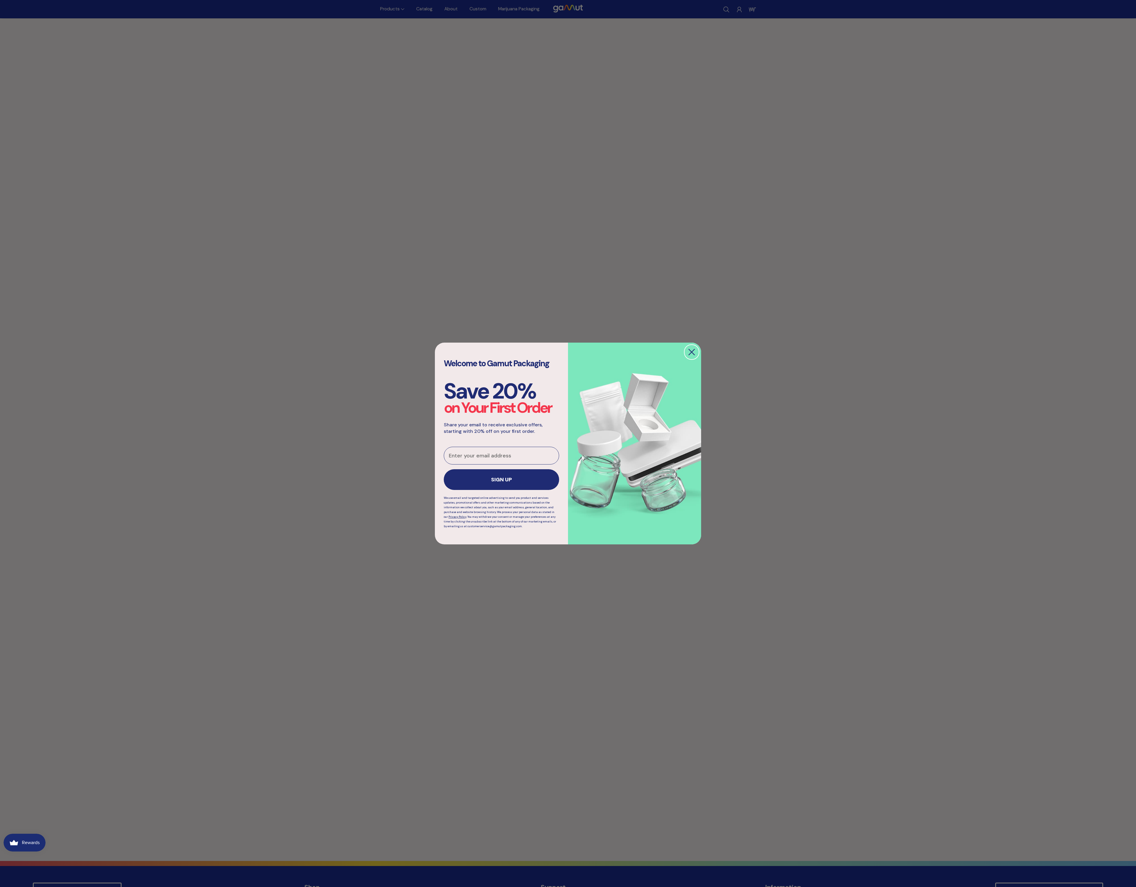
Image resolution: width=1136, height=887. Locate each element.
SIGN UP (501, 479)
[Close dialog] (692, 352)
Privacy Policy (457, 517)
